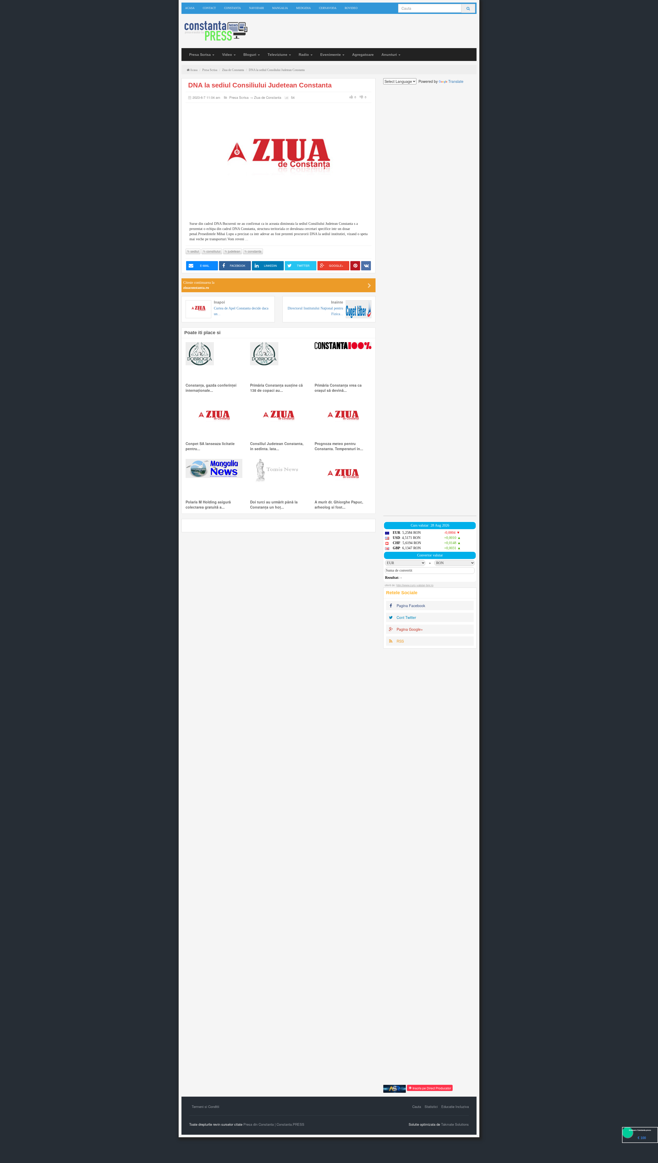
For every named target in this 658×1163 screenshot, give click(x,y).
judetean (233, 251)
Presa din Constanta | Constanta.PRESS (273, 1124)
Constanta (232, 8)
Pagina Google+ (409, 629)
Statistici (431, 1106)
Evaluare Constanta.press (640, 1130)
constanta (254, 251)
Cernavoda (327, 8)
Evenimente (331, 54)
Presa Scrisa (200, 54)
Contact (209, 8)
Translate (455, 81)
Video (227, 54)
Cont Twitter (406, 617)
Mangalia (280, 8)
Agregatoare (363, 54)
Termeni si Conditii (205, 1106)
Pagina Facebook (410, 605)
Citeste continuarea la (198, 285)
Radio (304, 54)
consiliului (213, 251)
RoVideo (351, 8)
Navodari (256, 8)
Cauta (416, 1106)
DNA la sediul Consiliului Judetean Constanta (260, 85)
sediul (194, 251)
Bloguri (250, 54)
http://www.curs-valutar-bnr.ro (414, 585)
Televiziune (278, 54)
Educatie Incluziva (455, 1106)
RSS (400, 641)
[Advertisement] (430, 300)
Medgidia (303, 8)
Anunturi (389, 54)
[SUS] (647, 1152)
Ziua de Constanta (267, 97)
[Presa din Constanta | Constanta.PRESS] (215, 31)
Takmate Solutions (455, 1124)
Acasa (190, 8)
